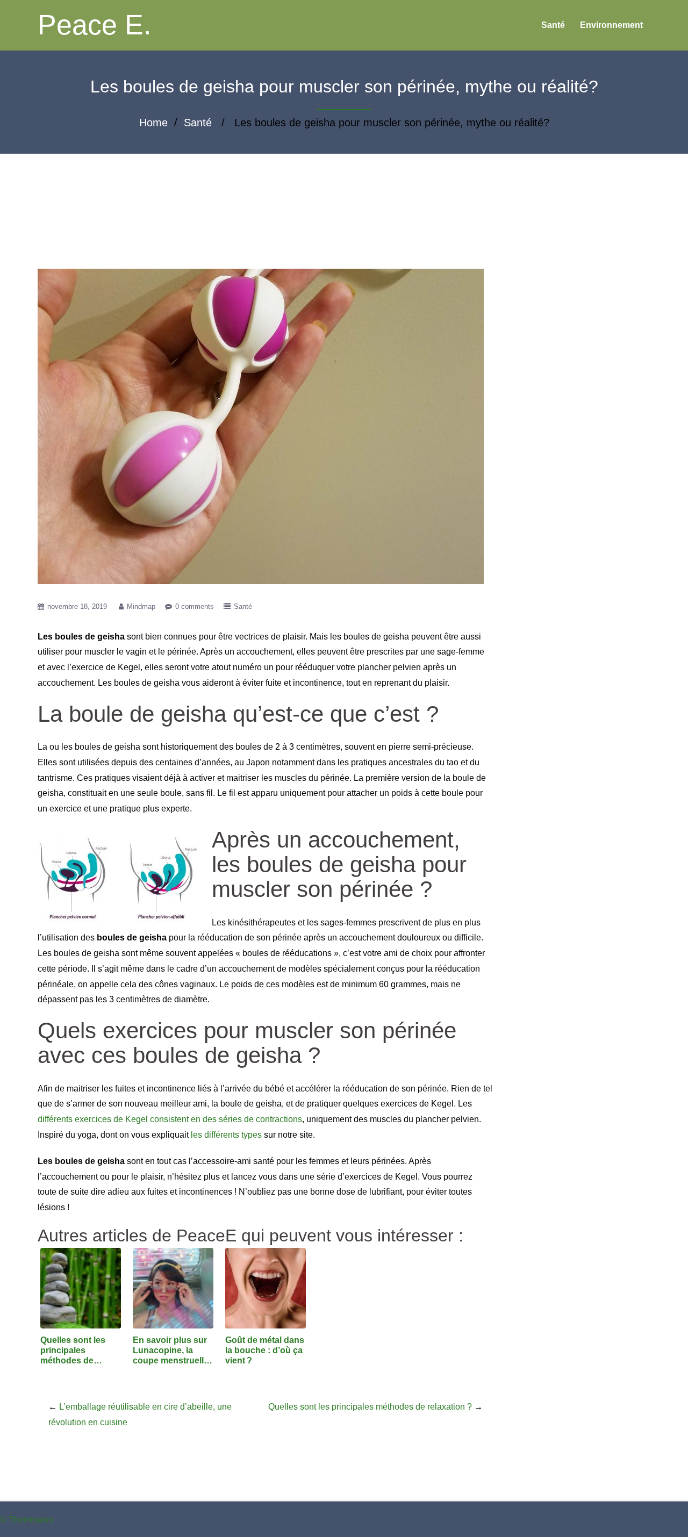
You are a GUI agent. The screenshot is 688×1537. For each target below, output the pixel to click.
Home (153, 122)
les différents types (226, 1134)
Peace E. (94, 24)
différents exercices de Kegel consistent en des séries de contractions (170, 1119)
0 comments (194, 606)
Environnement (611, 25)
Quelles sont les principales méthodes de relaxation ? (370, 1406)
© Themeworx (27, 1519)
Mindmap (141, 606)
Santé (553, 25)
